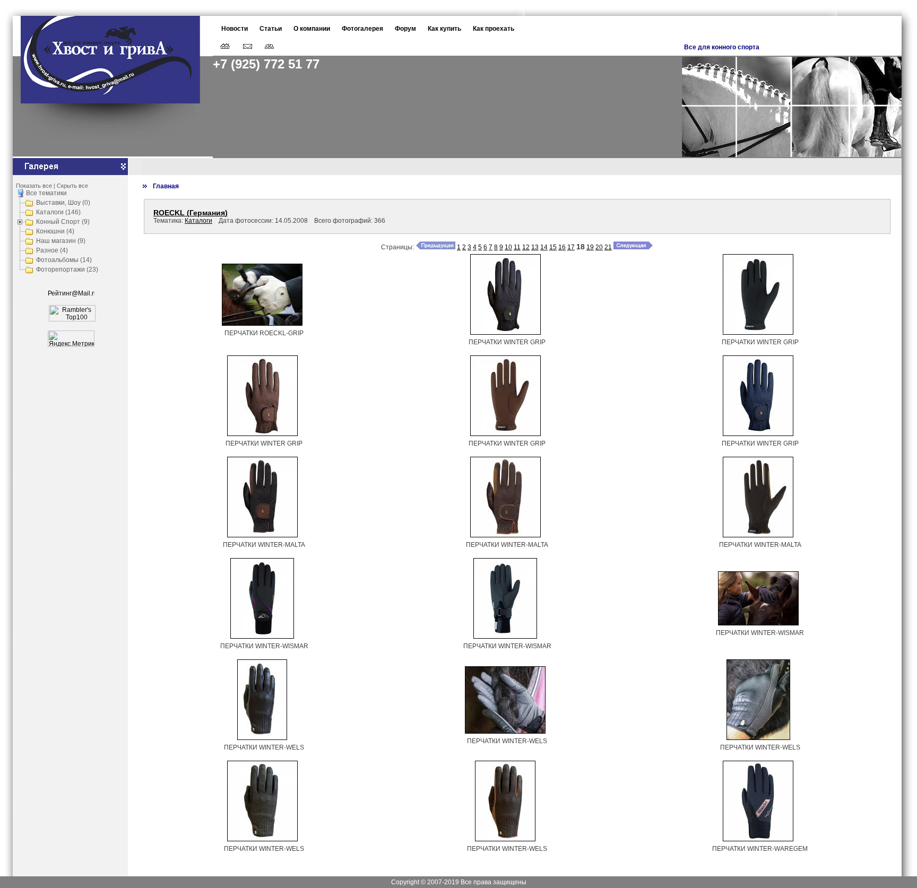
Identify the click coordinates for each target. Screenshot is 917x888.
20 (599, 247)
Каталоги (198, 220)
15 (553, 247)
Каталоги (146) (58, 212)
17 (571, 247)
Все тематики (46, 193)
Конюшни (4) (55, 231)
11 (517, 247)
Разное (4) (52, 250)
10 (508, 247)
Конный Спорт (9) (63, 221)
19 (590, 247)
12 (526, 247)
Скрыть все (72, 185)
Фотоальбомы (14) (64, 260)
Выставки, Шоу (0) (63, 202)
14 (544, 247)
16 (562, 247)
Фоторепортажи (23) (67, 269)
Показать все (34, 185)
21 (608, 247)
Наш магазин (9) (60, 241)
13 (535, 247)
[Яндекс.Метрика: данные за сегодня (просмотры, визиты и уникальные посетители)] (71, 338)
